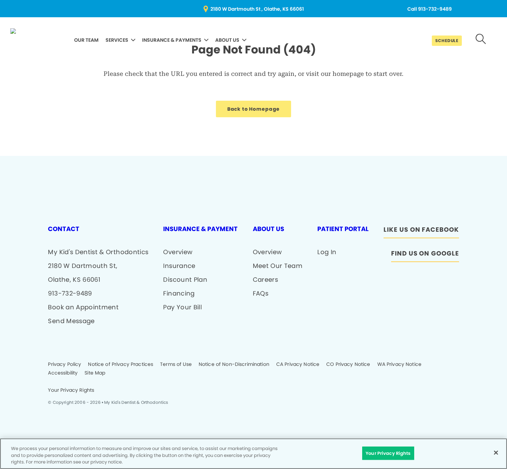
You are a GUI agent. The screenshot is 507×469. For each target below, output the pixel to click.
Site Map (94, 373)
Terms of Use (176, 364)
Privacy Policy (64, 364)
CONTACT (63, 229)
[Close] (496, 452)
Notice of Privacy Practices (120, 364)
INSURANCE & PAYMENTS (171, 40)
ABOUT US (227, 40)
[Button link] (481, 40)
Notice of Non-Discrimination (234, 364)
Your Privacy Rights (71, 390)
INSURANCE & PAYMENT (200, 229)
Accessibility (63, 373)
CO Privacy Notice (348, 364)
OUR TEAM (86, 40)
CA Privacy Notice (297, 364)
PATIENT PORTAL (343, 229)
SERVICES (117, 40)
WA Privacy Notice (399, 364)
